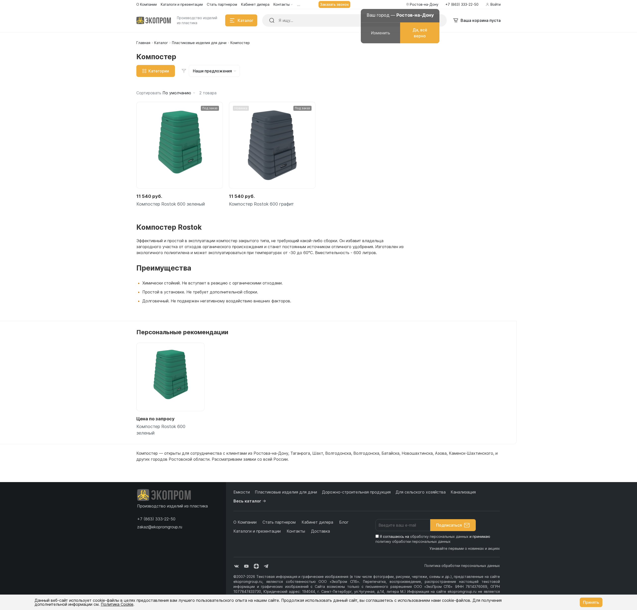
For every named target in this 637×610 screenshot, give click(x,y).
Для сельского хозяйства (421, 492)
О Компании (245, 522)
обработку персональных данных (439, 536)
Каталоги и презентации (257, 531)
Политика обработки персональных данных (462, 565)
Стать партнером (279, 522)
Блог (344, 522)
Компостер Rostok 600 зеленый (170, 204)
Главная (143, 43)
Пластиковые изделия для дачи (199, 43)
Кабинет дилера (317, 522)
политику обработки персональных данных (413, 541)
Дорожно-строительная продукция (356, 492)
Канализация (463, 492)
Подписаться (449, 525)
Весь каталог (247, 501)
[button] (156, 518)
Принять (591, 602)
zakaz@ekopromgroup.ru (159, 526)
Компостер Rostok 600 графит (261, 204)
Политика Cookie (117, 604)
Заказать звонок (334, 4)
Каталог (161, 43)
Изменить (380, 32)
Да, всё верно (420, 32)
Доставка (320, 531)
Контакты (296, 531)
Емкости (241, 492)
